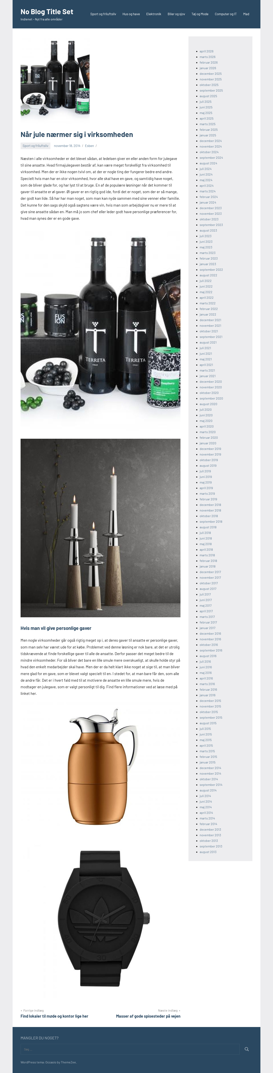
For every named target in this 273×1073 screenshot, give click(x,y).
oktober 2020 (209, 393)
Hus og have (131, 14)
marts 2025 (207, 124)
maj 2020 (206, 421)
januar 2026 (208, 68)
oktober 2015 (209, 712)
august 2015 (208, 723)
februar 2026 (209, 62)
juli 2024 (206, 169)
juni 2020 (206, 415)
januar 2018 (207, 566)
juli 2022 (206, 281)
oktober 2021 (209, 331)
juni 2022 (206, 286)
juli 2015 (205, 728)
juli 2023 (205, 236)
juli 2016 (205, 661)
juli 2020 (206, 409)
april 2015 (206, 745)
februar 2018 (208, 560)
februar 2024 (209, 197)
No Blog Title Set (47, 11)
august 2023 (208, 230)
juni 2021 (206, 353)
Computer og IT (226, 14)
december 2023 (211, 208)
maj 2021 (206, 359)
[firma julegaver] (100, 429)
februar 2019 (208, 499)
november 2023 (211, 213)
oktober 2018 (209, 516)
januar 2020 (208, 443)
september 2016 (211, 650)
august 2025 (208, 96)
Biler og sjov (176, 14)
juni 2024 (206, 174)
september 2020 (211, 398)
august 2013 (208, 852)
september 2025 (211, 90)
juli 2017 (205, 594)
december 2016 (210, 633)
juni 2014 (206, 801)
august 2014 (208, 790)
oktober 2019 (209, 460)
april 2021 (206, 365)
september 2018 (211, 521)
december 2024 (211, 141)
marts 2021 (207, 370)
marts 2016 (207, 684)
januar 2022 (208, 314)
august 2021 (208, 342)
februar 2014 (208, 824)
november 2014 (210, 773)
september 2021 (211, 337)
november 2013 (210, 835)
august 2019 (208, 465)
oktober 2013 (209, 840)
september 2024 (211, 157)
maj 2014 (206, 807)
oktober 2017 (209, 583)
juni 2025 (206, 107)
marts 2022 (208, 303)
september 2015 (211, 717)
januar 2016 (207, 695)
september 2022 (211, 269)
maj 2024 (206, 180)
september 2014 (211, 784)
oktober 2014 (209, 779)
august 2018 (208, 527)
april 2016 (206, 678)
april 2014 (206, 812)
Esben (89, 146)
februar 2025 (209, 129)
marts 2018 (207, 555)
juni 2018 (206, 538)
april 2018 (206, 549)
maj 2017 (206, 605)
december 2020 (211, 381)
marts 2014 (207, 818)
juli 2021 (205, 348)
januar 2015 (207, 762)
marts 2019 (207, 493)
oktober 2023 (209, 219)
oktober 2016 (209, 644)
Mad (246, 14)
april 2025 (206, 118)
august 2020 (208, 404)
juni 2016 (206, 667)
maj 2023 (206, 247)
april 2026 (206, 51)
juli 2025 (205, 101)
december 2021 (210, 320)
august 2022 (208, 275)
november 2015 (210, 706)
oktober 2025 (209, 85)
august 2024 (208, 163)
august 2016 (208, 656)
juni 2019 (206, 477)
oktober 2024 (209, 152)
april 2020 (207, 426)
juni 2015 (206, 734)
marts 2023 (207, 253)
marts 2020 (208, 432)
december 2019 (210, 449)
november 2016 (210, 639)
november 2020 (211, 387)
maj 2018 (206, 544)
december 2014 (210, 768)
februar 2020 (209, 437)
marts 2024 (208, 191)
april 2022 (207, 297)
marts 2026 (207, 57)
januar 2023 (208, 264)
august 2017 (208, 588)
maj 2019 (206, 482)
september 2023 (211, 225)
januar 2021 (208, 376)
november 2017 (210, 577)
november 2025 (211, 79)
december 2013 (210, 829)
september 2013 (211, 846)
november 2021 (210, 325)
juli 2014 (205, 796)
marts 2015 (207, 751)
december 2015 (210, 700)
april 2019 (206, 488)
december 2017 (210, 572)
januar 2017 (207, 628)
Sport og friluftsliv (103, 14)
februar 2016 (208, 689)
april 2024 (207, 185)
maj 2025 (206, 113)
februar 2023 (209, 258)
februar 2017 (208, 622)
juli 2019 (205, 471)
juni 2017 (206, 600)
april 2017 (206, 611)
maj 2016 (206, 672)
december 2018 (210, 505)
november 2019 (210, 454)
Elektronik (153, 14)
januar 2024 (208, 202)
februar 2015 (208, 756)
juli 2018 (205, 533)
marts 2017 (207, 616)
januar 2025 (208, 135)
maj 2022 (206, 292)
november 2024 (211, 146)
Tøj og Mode (199, 14)
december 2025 (211, 73)
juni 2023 (206, 241)
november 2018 (210, 510)
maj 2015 (206, 740)
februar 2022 (209, 309)
